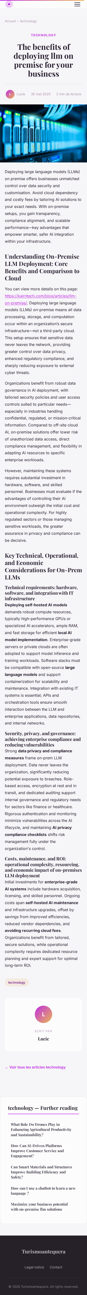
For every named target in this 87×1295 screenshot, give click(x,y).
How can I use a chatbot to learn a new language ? (43, 1191)
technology (28, 21)
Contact (56, 1267)
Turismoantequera (43, 1251)
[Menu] (77, 4)
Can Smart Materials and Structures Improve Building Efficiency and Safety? (41, 1172)
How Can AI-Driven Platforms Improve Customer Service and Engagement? (37, 1150)
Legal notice (34, 1267)
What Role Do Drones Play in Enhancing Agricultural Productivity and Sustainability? (41, 1129)
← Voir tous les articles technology (35, 1067)
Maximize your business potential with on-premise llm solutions (39, 1207)
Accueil (10, 21)
